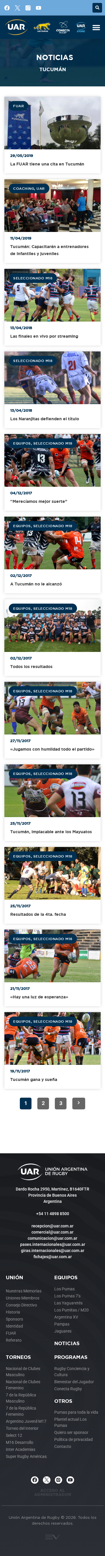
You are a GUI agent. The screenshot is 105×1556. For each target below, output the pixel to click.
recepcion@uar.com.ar (53, 1226)
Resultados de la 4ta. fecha (38, 914)
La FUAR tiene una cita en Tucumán (47, 163)
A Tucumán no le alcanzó (36, 583)
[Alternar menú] (96, 27)
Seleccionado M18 (32, 278)
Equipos (22, 443)
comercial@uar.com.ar (53, 1232)
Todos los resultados (31, 666)
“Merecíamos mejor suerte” (38, 501)
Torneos (18, 1357)
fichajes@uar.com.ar (53, 1256)
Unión (14, 1277)
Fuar (18, 106)
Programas (71, 1357)
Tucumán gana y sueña (33, 1079)
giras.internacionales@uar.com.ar (52, 1250)
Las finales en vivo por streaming (44, 336)
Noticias (67, 1343)
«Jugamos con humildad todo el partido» (52, 749)
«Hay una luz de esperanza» (39, 996)
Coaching (23, 188)
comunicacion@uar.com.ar (52, 1238)
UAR (40, 188)
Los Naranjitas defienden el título (44, 418)
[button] (97, 8)
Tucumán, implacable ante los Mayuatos (51, 831)
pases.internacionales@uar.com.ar (52, 1244)
